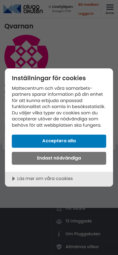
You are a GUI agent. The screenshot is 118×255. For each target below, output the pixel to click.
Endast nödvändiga (59, 158)
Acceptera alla (59, 141)
